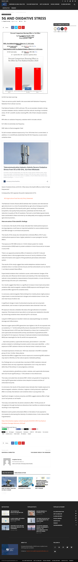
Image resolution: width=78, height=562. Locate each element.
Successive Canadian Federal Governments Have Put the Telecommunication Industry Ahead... (42, 528)
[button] (74, 4)
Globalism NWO (65, 4)
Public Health (17, 433)
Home (3, 12)
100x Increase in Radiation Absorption (17, 511)
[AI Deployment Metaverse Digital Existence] (5, 520)
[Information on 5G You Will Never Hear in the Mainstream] (31, 520)
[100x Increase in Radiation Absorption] (5, 513)
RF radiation (23, 433)
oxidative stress (9, 433)
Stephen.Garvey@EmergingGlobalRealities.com (37, 551)
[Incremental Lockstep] (26, 482)
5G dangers (11, 432)
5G (6, 432)
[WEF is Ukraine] (42, 482)
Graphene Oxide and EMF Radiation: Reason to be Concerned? (17, 527)
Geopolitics (6, 8)
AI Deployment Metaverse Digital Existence (17, 519)
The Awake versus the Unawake (40, 452)
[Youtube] (75, 1)
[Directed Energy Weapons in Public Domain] (9, 482)
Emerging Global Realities (17, 4)
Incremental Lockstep (24, 488)
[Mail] (65, 1)
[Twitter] (70, 1)
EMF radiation (38, 432)
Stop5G (29, 433)
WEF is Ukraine (39, 488)
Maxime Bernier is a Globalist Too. (41, 511)
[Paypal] (67, 1)
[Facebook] (62, 1)
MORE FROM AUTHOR (20, 472)
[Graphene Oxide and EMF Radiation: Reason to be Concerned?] (5, 527)
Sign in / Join (5, 1)
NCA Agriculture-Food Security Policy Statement (18, 198)
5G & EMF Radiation (32, 4)
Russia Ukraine (55, 4)
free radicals (45, 432)
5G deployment (19, 432)
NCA (3, 433)
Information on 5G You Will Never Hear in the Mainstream (42, 520)
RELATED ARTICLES (8, 472)
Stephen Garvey (6, 21)
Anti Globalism (44, 4)
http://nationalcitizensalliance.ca (18, 461)
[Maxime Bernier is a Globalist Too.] (31, 513)
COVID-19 (32, 432)
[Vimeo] (73, 1)
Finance (13, 8)
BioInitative (26, 432)
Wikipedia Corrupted (8, 452)
